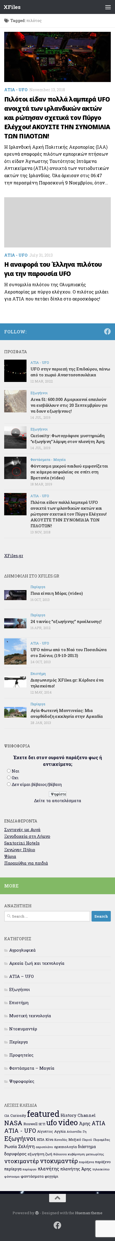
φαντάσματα (32, 1176)
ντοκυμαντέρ (59, 1161)
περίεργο (30, 1169)
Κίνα (49, 1139)
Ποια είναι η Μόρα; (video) (56, 593)
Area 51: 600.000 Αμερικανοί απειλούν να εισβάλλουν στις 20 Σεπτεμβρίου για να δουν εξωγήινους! (68, 405)
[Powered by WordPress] (37, 1213)
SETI (42, 1124)
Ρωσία (10, 1146)
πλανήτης (48, 1169)
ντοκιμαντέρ (21, 1161)
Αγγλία (60, 1131)
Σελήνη (26, 1146)
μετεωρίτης (95, 1154)
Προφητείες (21, 1055)
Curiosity (18, 1115)
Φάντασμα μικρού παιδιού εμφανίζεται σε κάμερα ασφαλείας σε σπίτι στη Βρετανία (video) (69, 471)
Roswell (30, 1124)
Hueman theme (88, 1212)
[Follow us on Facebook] (107, 331)
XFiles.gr (13, 555)
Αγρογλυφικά (22, 950)
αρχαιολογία (65, 1146)
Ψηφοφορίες (21, 1081)
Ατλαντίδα (74, 1132)
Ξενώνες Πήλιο (19, 849)
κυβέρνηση (76, 1154)
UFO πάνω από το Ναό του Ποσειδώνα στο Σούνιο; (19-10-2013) (68, 652)
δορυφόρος (15, 1153)
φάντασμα (12, 1176)
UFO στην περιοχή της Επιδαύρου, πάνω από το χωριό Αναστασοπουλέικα (70, 371)
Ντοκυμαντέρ (23, 1028)
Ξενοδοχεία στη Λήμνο (27, 836)
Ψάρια (10, 856)
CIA (6, 1116)
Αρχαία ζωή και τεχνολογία (36, 963)
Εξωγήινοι (39, 393)
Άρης (84, 1123)
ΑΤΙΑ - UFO (16, 89)
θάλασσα (60, 1154)
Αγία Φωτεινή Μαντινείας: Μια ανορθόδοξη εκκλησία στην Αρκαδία (66, 713)
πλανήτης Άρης (75, 1169)
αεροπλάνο (44, 1147)
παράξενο (103, 1162)
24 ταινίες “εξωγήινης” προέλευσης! (66, 621)
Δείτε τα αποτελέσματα (57, 800)
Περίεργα (37, 587)
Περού (87, 1139)
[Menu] (108, 7)
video (68, 1122)
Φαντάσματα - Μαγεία (48, 459)
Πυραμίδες (101, 1139)
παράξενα (86, 1162)
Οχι (15, 777)
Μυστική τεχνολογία (30, 1015)
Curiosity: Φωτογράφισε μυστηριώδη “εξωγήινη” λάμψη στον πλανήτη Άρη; (67, 438)
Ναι (15, 771)
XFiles (12, 6)
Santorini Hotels (22, 843)
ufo (51, 1122)
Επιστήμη (38, 673)
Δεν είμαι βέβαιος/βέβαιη (37, 784)
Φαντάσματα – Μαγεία (31, 1068)
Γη (85, 1131)
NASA (13, 1123)
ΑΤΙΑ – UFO (21, 976)
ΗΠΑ (40, 1139)
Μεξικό (74, 1139)
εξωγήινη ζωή (40, 1153)
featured (43, 1113)
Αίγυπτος (45, 1131)
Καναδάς (60, 1140)
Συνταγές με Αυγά (22, 829)
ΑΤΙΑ (99, 1123)
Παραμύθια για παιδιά (26, 863)
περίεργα (12, 1169)
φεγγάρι (51, 1176)
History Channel (78, 1115)
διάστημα (87, 1146)
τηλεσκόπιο (101, 1169)
